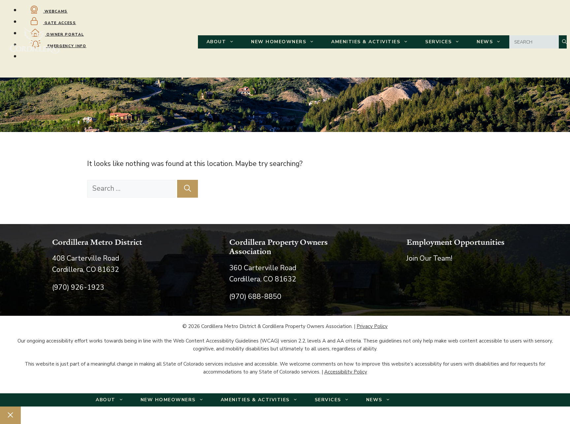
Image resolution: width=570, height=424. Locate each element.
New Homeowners (278, 42)
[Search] (187, 189)
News (485, 42)
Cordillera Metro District (97, 241)
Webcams (55, 11)
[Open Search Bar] (563, 42)
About (216, 42)
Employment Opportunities (455, 241)
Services (438, 42)
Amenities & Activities (365, 42)
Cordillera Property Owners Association (278, 246)
